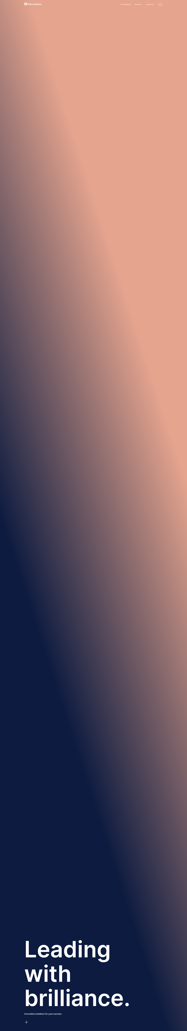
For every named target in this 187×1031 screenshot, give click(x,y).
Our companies (125, 4)
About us (138, 4)
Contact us (150, 4)
